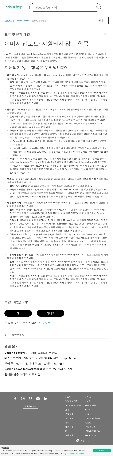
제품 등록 (69, 435)
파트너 (68, 397)
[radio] (18, 313)
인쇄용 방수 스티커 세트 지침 (22, 374)
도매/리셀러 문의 (92, 431)
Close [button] (101, 450)
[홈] (14, 7)
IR (66, 431)
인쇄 (101, 20)
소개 (67, 410)
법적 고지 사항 (71, 401)
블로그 (68, 422)
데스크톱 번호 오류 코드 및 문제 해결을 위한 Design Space (40, 358)
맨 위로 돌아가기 (12, 334)
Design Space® (23, 21)
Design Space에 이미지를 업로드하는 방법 (30, 352)
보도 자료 (69, 418)
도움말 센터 (9, 21)
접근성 (88, 422)
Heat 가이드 (90, 435)
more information (77, 453)
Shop (87, 410)
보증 (87, 414)
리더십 (88, 397)
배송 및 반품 (90, 405)
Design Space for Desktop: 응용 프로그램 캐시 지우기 (38, 369)
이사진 (88, 401)
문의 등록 (45, 323)
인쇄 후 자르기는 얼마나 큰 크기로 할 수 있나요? (34, 363)
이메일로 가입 (30, 406)
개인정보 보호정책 (73, 405)
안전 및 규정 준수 (92, 418)
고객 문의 (69, 414)
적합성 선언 (90, 427)
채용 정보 (69, 427)
